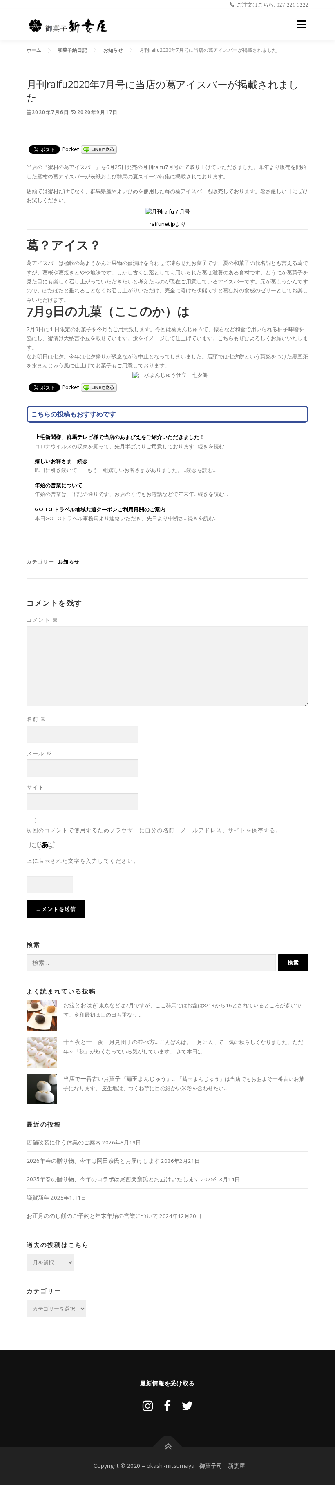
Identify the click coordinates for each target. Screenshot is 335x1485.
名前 (36, 719)
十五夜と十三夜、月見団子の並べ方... (111, 1042)
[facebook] (167, 1405)
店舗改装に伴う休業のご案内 (64, 1142)
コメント (42, 619)
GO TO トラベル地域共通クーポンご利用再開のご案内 (100, 509)
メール (39, 753)
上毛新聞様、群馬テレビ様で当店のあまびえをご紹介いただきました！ (120, 437)
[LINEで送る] (99, 149)
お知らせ (69, 561)
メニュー (301, 24)
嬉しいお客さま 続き (61, 461)
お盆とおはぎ (80, 1005)
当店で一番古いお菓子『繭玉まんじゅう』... (119, 1078)
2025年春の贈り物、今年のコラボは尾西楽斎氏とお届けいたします (113, 1179)
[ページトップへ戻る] (167, 1446)
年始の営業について (59, 485)
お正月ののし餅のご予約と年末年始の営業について (92, 1216)
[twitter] (187, 1405)
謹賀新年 (38, 1197)
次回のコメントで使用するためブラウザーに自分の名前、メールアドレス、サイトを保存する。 (154, 830)
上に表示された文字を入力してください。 (83, 860)
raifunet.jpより (168, 223)
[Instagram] (148, 1405)
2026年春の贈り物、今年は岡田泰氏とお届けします (93, 1160)
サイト (36, 787)
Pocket (70, 149)
